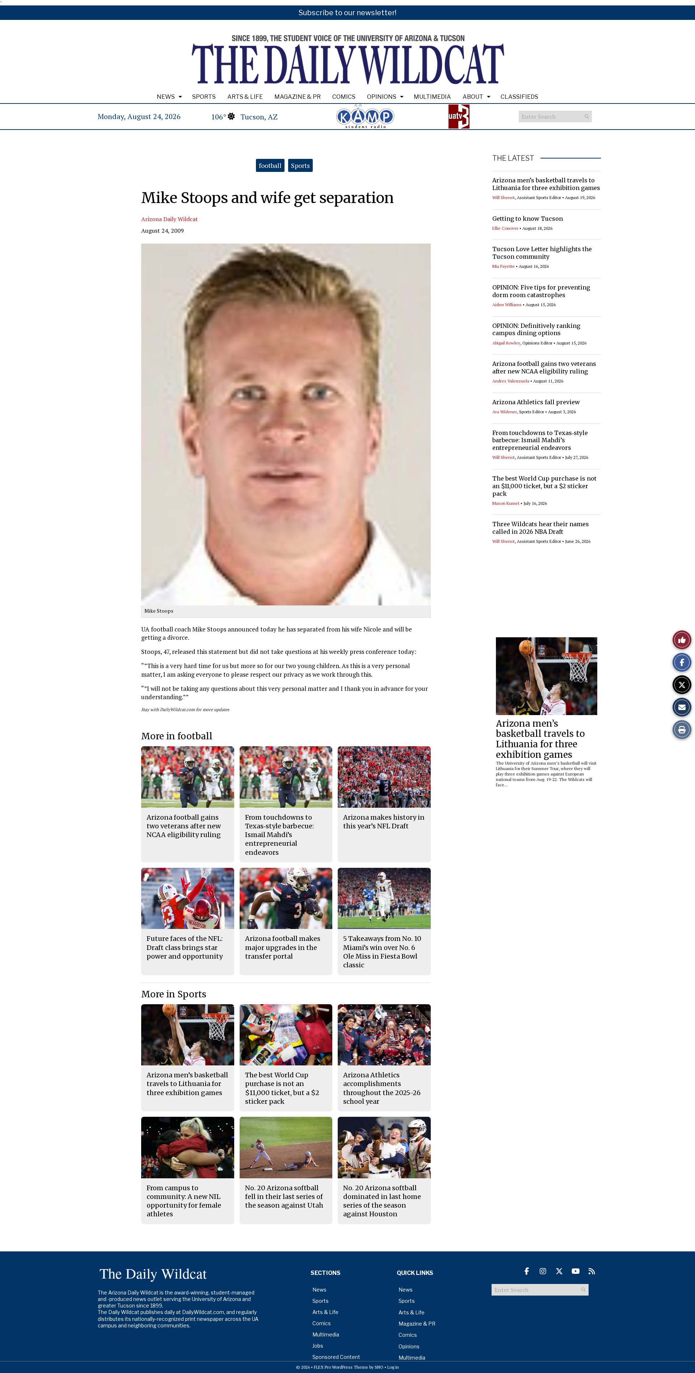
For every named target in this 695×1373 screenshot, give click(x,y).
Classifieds (519, 96)
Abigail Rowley (506, 343)
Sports (204, 96)
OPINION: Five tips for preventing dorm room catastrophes (541, 291)
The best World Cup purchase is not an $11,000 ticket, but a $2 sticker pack (544, 486)
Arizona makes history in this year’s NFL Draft (384, 821)
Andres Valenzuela (510, 381)
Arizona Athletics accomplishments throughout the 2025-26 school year (382, 1088)
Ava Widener (504, 411)
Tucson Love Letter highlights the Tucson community (542, 252)
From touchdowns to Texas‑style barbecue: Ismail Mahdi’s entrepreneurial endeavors (540, 440)
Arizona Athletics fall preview (536, 402)
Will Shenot (503, 197)
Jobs (317, 1346)
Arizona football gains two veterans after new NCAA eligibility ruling (544, 367)
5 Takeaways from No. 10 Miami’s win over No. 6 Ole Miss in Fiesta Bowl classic (382, 951)
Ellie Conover (505, 228)
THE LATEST (513, 158)
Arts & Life (245, 96)
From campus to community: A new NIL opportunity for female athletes (184, 1201)
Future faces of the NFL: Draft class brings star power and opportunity (185, 947)
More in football (176, 736)
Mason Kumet (505, 503)
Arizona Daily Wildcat (169, 219)
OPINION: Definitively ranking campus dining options (536, 329)
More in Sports (173, 994)
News (166, 96)
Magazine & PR (297, 96)
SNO (379, 1367)
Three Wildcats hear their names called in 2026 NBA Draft (540, 527)
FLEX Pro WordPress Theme (341, 1367)
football (270, 165)
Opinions (381, 96)
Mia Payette (503, 266)
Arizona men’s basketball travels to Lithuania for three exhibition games (546, 184)
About (473, 96)
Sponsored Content (336, 1357)
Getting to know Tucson (527, 218)
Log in (393, 1367)
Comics (343, 96)
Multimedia (432, 96)
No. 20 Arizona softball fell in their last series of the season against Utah (284, 1197)
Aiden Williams (507, 304)
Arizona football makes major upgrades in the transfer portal (282, 947)
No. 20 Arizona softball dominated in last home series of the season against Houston (382, 1201)
